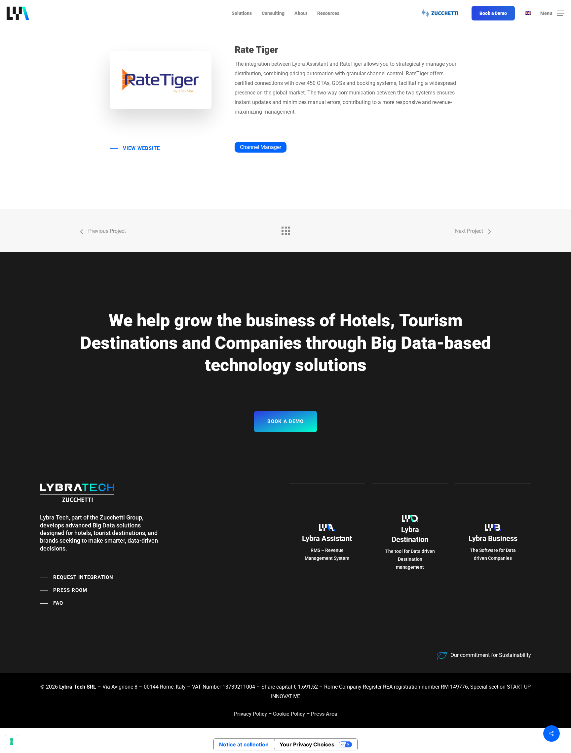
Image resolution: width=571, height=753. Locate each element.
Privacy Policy (250, 714)
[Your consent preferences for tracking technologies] (11, 741)
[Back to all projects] (285, 229)
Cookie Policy (289, 714)
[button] (552, 13)
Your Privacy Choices (307, 744)
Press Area (324, 714)
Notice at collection (244, 744)
